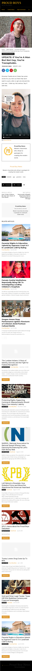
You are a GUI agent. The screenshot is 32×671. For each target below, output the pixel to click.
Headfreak (12, 451)
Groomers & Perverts (20, 49)
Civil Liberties (5, 240)
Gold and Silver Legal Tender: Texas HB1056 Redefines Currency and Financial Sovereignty (16, 598)
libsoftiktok (7, 140)
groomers (19, 177)
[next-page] (5, 338)
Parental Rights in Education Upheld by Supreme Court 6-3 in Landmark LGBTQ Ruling (15, 245)
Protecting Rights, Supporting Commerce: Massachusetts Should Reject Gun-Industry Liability (15, 402)
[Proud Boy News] (7, 210)
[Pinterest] (11, 70)
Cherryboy (9, 602)
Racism (3, 489)
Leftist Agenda (9, 49)
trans (24, 177)
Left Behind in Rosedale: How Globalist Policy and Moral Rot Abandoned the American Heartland (16, 485)
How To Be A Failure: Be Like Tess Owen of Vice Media (8, 196)
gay (14, 177)
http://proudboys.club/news (20, 208)
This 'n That (5, 406)
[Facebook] (3, 70)
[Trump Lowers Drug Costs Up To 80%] (16, 549)
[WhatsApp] (15, 70)
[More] (24, 185)
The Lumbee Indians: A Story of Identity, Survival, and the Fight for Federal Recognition (15, 363)
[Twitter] (7, 70)
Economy (4, 602)
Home (3, 49)
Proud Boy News (7, 66)
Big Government (5, 367)
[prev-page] (3, 338)
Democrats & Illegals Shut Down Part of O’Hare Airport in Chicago (24, 196)
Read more (5, 379)
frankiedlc (9, 177)
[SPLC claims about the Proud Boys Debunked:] (16, 517)
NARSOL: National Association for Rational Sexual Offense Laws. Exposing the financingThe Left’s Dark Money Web (15, 446)
